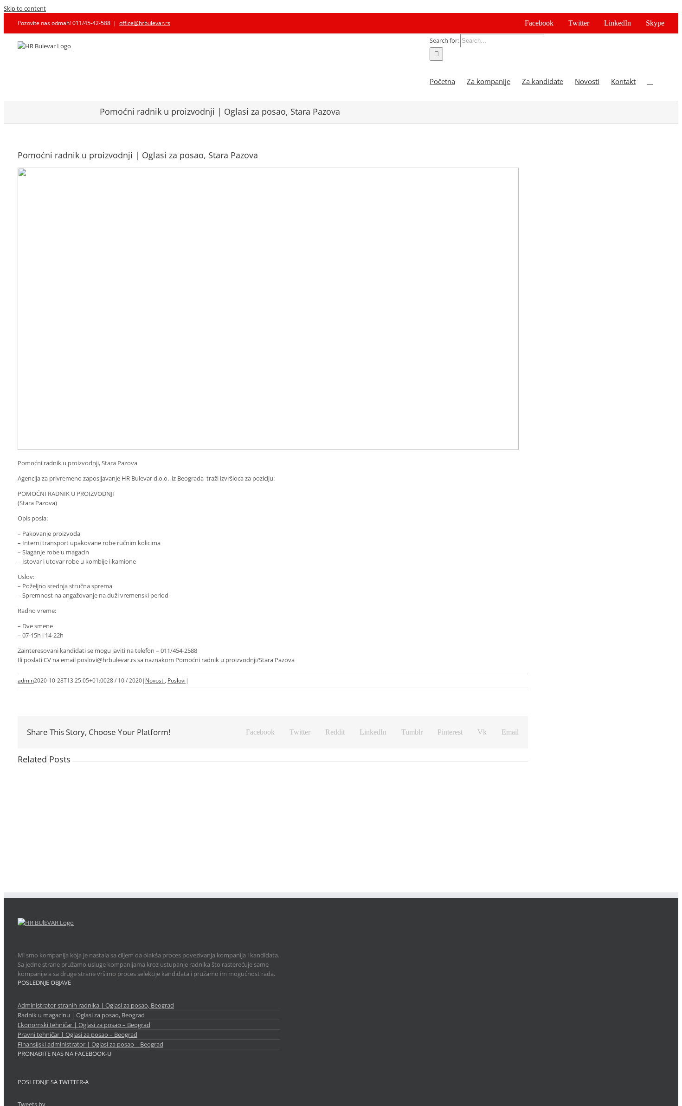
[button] (650, 81)
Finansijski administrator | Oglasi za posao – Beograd (90, 1044)
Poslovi (176, 680)
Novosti (155, 680)
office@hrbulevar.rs (144, 23)
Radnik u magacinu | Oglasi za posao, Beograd (81, 1015)
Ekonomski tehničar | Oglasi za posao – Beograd (84, 1025)
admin (26, 680)
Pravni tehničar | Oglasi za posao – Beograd (77, 1034)
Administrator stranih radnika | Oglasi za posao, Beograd (96, 1005)
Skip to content (25, 8)
